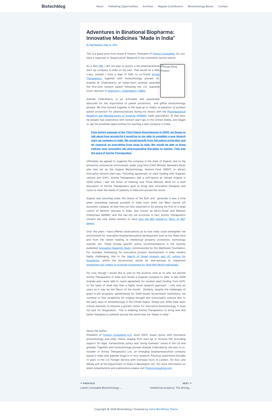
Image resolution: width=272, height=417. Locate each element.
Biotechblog (53, 6)
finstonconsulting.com (158, 368)
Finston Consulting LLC (117, 334)
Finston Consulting (164, 53)
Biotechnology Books (200, 6)
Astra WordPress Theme (163, 409)
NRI (101, 66)
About (99, 6)
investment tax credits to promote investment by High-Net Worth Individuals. (132, 264)
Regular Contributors (170, 6)
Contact (223, 6)
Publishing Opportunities (123, 6)
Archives (148, 6)
